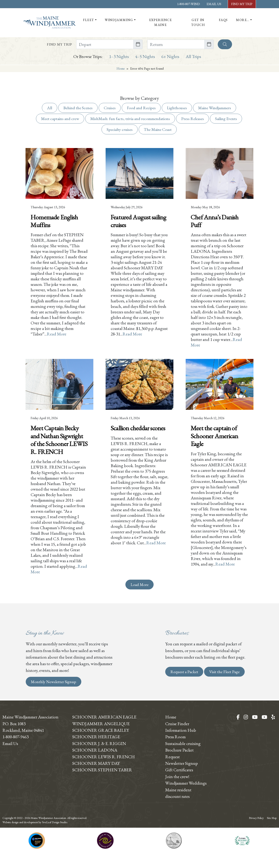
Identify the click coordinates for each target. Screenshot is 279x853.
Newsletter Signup (181, 763)
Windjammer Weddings (185, 783)
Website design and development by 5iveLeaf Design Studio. (35, 822)
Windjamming (119, 20)
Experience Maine (160, 22)
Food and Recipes (141, 107)
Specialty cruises (120, 129)
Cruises (110, 107)
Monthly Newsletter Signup (53, 681)
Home (121, 68)
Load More (139, 584)
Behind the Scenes (78, 107)
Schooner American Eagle (104, 717)
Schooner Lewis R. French (103, 756)
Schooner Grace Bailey (100, 730)
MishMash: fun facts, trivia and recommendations (130, 118)
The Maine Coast (158, 129)
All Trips (193, 56)
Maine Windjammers (214, 107)
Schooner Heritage (96, 736)
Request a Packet (184, 671)
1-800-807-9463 (15, 736)
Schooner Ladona (94, 750)
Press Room (175, 736)
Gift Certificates (179, 770)
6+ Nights (170, 56)
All (49, 107)
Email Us (213, 4)
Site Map (272, 818)
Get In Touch (198, 22)
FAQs (223, 20)
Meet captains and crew (60, 118)
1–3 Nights (119, 56)
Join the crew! (177, 776)
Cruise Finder (177, 723)
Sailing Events (226, 118)
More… (242, 20)
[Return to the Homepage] (49, 22)
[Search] (225, 44)
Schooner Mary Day (96, 763)
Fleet (88, 20)
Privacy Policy (256, 818)
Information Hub (180, 730)
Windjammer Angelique (101, 723)
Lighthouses (177, 107)
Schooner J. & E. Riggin (99, 743)
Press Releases (192, 118)
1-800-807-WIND (188, 4)
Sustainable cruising (183, 743)
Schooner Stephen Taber (102, 770)
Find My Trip (241, 4)
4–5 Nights (145, 56)
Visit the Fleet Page (224, 671)
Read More (56, 334)
